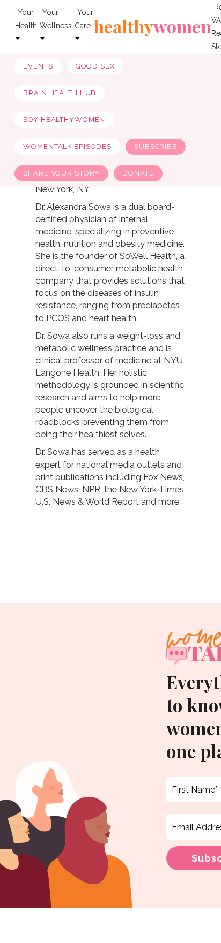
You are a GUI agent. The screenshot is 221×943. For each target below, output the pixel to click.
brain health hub (59, 93)
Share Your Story (61, 173)
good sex (95, 66)
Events (38, 66)
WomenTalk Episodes (67, 146)
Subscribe (155, 146)
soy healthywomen (64, 120)
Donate (137, 173)
